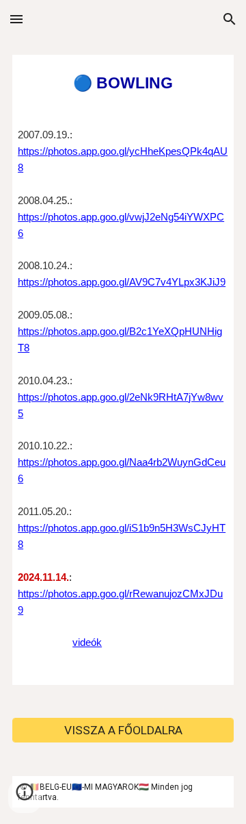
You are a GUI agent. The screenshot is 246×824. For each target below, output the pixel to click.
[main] (123, 370)
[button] (16, 19)
